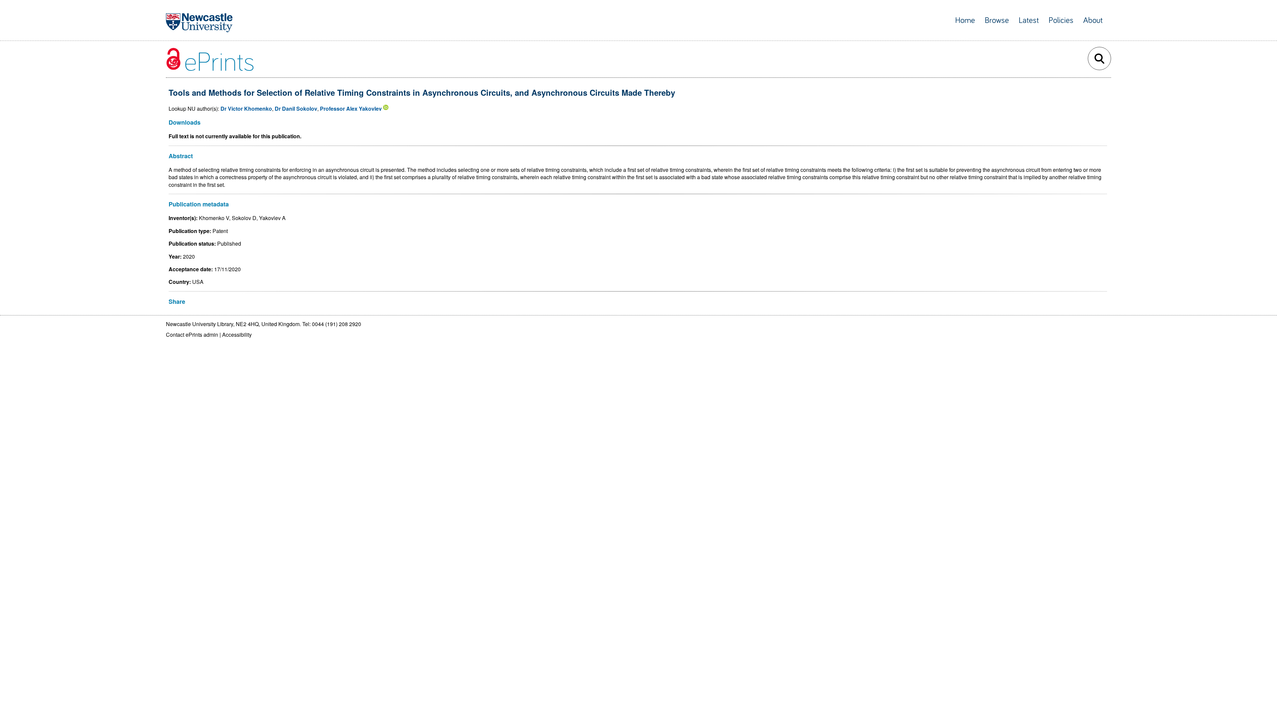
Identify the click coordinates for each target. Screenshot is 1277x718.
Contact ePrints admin (192, 334)
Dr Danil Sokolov (296, 108)
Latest (1029, 20)
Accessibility (237, 334)
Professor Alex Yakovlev (351, 108)
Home (965, 20)
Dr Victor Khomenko (246, 108)
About (1093, 20)
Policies (1061, 20)
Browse (997, 20)
